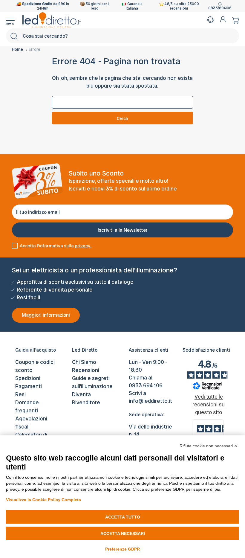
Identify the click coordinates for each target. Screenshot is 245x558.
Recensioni (85, 370)
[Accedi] (223, 19)
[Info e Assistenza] (210, 19)
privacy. (83, 246)
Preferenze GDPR (122, 549)
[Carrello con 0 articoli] (234, 20)
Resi (20, 394)
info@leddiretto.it (150, 400)
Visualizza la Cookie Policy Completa (43, 499)
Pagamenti (28, 386)
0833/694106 (220, 8)
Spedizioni (27, 378)
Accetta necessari (122, 533)
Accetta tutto (122, 517)
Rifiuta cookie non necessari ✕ (209, 445)
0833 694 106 (146, 385)
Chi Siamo (84, 362)
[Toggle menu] (14, 20)
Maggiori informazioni (46, 315)
